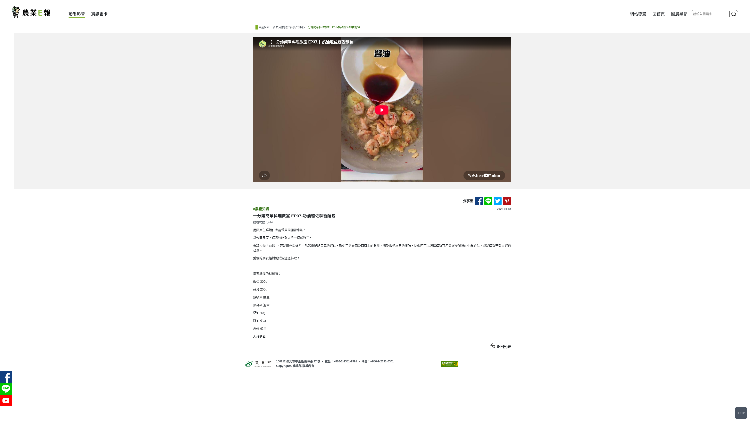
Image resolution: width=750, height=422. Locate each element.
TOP (741, 413)
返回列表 (504, 347)
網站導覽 (638, 14)
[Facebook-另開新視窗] (6, 377)
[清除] (725, 14)
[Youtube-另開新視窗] (6, 400)
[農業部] (259, 363)
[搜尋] (733, 14)
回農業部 (679, 14)
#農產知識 (261, 209)
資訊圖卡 (99, 14)
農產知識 (298, 27)
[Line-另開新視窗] (6, 389)
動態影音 (77, 14)
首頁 (276, 27)
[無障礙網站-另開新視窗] (449, 363)
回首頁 (659, 14)
